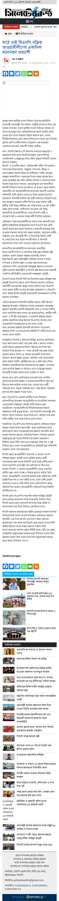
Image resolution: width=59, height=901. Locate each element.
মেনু (31, 21)
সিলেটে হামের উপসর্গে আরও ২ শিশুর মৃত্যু (41, 613)
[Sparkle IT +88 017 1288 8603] (36, 897)
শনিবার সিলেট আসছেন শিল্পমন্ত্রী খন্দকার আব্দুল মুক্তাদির (38, 581)
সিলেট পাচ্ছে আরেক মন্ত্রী (28, 736)
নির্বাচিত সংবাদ (25, 33)
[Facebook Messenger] (11, 73)
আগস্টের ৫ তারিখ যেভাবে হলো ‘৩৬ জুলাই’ (41, 630)
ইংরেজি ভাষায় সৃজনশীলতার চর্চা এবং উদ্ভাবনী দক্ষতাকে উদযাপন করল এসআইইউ (34, 718)
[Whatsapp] (24, 73)
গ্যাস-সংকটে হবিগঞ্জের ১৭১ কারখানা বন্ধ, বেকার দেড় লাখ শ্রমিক (40, 596)
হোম (9, 33)
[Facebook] (5, 73)
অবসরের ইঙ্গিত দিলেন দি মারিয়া (32, 658)
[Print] (36, 73)
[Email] (30, 73)
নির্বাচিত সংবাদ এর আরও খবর (18, 574)
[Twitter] (17, 73)
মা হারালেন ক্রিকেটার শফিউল (30, 754)
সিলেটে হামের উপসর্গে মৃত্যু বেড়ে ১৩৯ (34, 844)
